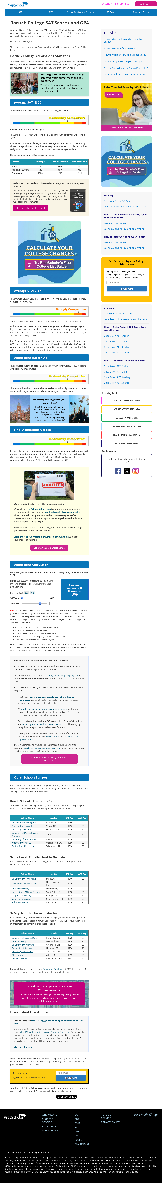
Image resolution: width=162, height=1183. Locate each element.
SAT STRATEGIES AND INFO (127, 400)
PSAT (77, 1123)
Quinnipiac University (22, 948)
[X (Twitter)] (136, 1115)
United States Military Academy (26, 892)
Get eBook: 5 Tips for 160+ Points (30, 208)
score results (52, 736)
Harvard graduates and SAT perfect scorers (42, 724)
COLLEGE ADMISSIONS (127, 417)
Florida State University (23, 846)
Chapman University (21, 895)
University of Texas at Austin (25, 839)
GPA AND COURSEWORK (127, 443)
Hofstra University (20, 888)
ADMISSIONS (82, 1144)
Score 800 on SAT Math (116, 223)
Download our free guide (25, 190)
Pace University (19, 941)
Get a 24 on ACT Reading (117, 377)
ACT (51, 12)
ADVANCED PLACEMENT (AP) (127, 426)
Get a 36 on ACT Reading (117, 346)
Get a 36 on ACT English (116, 335)
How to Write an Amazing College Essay (125, 54)
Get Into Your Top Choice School (49, 547)
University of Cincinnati (23, 944)
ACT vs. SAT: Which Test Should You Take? (126, 67)
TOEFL (78, 1140)
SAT (20, 12)
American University (21, 842)
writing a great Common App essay (53, 1032)
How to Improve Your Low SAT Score (125, 236)
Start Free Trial (146, 3)
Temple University (20, 958)
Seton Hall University (22, 898)
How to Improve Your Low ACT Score (125, 360)
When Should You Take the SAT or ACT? (124, 74)
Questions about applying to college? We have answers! (49, 988)
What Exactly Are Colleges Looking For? (124, 61)
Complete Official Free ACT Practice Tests (125, 319)
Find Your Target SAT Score (118, 201)
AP (76, 1127)
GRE (77, 1131)
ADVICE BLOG (49, 1126)
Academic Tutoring (142, 12)
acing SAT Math (26, 1032)
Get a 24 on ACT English (116, 366)
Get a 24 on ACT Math (115, 371)
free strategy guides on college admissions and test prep (48, 1021)
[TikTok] (151, 1115)
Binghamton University (23, 826)
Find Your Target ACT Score (118, 313)
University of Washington (24, 822)
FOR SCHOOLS (50, 1130)
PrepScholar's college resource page (48, 994)
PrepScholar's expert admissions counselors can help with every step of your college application (49, 409)
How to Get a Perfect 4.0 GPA (119, 48)
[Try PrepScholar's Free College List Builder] (49, 249)
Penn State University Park (24, 883)
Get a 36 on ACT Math (115, 341)
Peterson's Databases (53, 969)
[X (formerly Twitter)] (127, 471)
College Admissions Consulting (81, 12)
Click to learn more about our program (41, 748)
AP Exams (111, 12)
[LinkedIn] (156, 1115)
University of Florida (21, 829)
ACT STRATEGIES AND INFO (126, 409)
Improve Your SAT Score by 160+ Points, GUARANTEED (49, 759)
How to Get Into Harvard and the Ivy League (123, 40)
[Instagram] (135, 471)
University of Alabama (22, 951)
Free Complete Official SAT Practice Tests (125, 206)
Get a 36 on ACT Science (116, 352)
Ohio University (19, 955)
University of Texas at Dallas (25, 938)
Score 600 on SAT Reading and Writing (124, 247)
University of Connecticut (24, 878)
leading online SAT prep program (62, 675)
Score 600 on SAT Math (116, 242)
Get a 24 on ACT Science (116, 382)
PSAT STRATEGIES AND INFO (126, 435)
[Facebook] (118, 471)
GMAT (78, 1135)
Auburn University (20, 902)
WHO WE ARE (49, 1115)
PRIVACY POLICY (110, 1122)
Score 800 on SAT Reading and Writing (124, 228)
